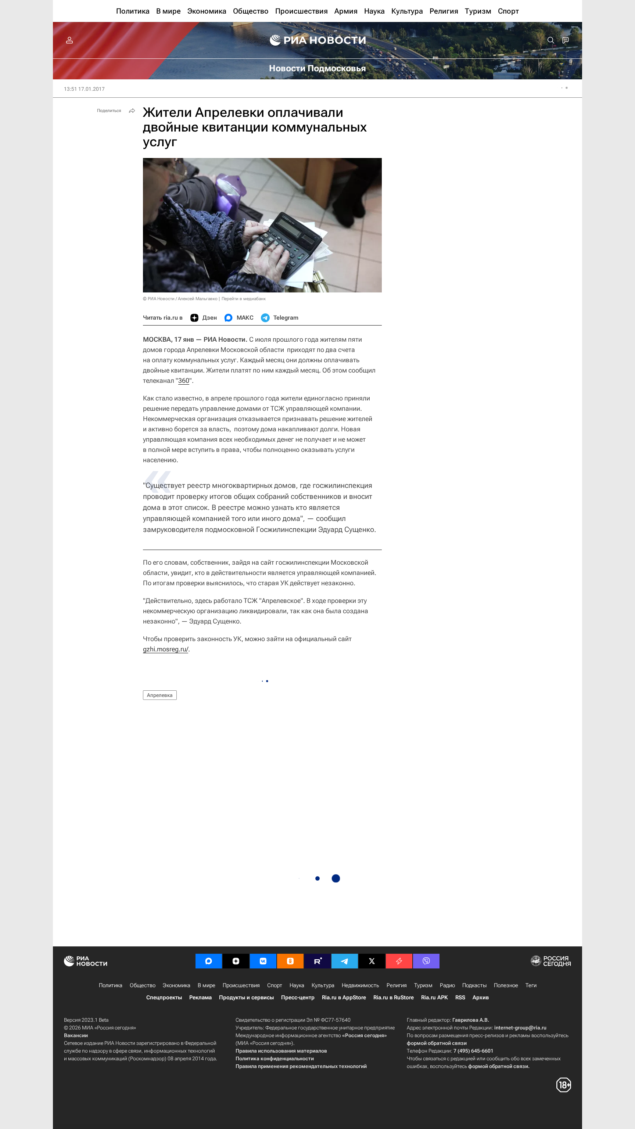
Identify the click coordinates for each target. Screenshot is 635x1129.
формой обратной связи (437, 1043)
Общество (142, 985)
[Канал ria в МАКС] (208, 961)
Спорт (274, 985)
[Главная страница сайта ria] (317, 40)
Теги (531, 985)
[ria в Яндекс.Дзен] (236, 961)
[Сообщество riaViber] (426, 961)
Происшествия (241, 985)
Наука (297, 985)
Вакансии (76, 1035)
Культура (323, 985)
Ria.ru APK (434, 997)
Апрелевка (160, 695)
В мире (206, 985)
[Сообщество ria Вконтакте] (263, 961)
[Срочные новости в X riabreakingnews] (399, 961)
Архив (481, 997)
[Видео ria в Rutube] (317, 961)
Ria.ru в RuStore (393, 997)
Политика (110, 985)
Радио (447, 985)
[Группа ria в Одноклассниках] (290, 961)
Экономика (176, 985)
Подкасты (474, 985)
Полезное (506, 985)
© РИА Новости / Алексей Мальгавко (180, 298)
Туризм (423, 985)
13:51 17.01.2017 (84, 89)
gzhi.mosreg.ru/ (165, 649)
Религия (397, 985)
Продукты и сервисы (246, 997)
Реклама (200, 997)
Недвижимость (360, 985)
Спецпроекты (164, 997)
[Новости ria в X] (372, 961)
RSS (460, 997)
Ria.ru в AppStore (344, 997)
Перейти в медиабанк (244, 298)
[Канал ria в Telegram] (344, 961)
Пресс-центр (298, 997)
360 (183, 380)
